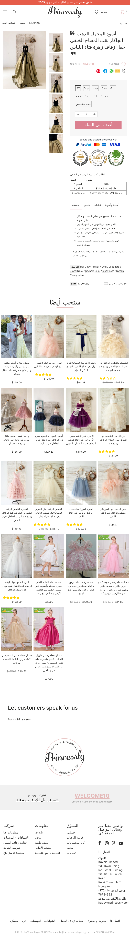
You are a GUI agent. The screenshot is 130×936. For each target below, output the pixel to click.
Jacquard (114, 266)
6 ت (112, 88)
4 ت (95, 88)
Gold (104, 266)
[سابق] (120, 22)
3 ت (86, 88)
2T (78, 88)
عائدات (97, 205)
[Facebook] (100, 843)
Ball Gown (85, 266)
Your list (114, 64)
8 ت (87, 96)
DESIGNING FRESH (105, 932)
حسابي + (105, 12)
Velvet (81, 275)
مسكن (22, 22)
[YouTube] (121, 843)
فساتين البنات (8, 22)
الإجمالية (60, 932)
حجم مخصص (83, 104)
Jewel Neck (76, 270)
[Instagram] (107, 843)
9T (95, 96)
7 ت (78, 96)
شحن (87, 205)
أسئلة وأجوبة (112, 205)
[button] (43, 374)
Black (96, 266)
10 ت (104, 96)
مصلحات (70, 932)
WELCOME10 (92, 795)
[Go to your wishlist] (96, 10)
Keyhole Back (92, 270)
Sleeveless (108, 270)
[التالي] (125, 22)
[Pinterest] (114, 843)
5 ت (104, 88)
